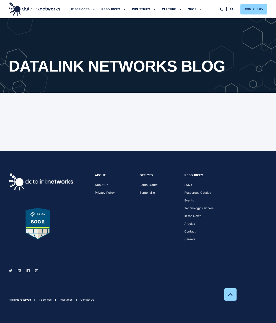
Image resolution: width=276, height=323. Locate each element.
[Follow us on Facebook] (28, 271)
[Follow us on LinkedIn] (19, 271)
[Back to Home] (34, 9)
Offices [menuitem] (146, 175)
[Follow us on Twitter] (12, 271)
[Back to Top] (230, 294)
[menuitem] (94, 9)
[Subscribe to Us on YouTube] (35, 271)
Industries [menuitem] (141, 9)
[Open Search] (232, 9)
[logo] (41, 181)
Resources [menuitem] (110, 9)
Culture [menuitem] (169, 9)
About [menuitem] (100, 175)
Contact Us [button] (254, 9)
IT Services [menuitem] (80, 9)
